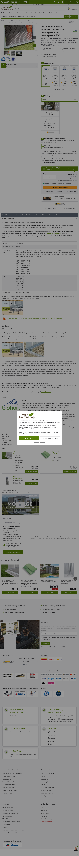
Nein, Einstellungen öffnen (50, 438)
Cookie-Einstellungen (48, 432)
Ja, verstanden (29, 438)
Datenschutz (36, 442)
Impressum (42, 442)
